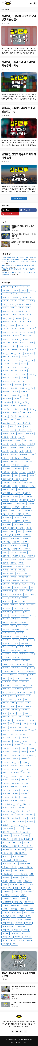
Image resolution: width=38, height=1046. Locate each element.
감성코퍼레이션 (7, 287)
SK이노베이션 (6, 930)
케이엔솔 (31, 664)
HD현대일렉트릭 (20, 860)
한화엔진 (28, 783)
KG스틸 (5, 884)
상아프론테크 (23, 454)
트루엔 (13, 703)
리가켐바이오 (6, 391)
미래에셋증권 (6, 409)
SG (29, 916)
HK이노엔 (5, 867)
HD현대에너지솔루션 (18, 856)
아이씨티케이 (26, 517)
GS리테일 (14, 846)
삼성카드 (5, 447)
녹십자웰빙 (18, 318)
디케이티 (14, 367)
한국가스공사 (27, 744)
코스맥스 (18, 678)
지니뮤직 (20, 647)
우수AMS (16, 580)
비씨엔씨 (19, 426)
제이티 (17, 636)
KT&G (9, 888)
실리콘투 (15, 496)
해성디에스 (14, 786)
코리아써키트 (12, 675)
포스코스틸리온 (7, 720)
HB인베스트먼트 (7, 849)
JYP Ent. (25, 877)
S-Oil (32, 912)
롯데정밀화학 (18, 384)
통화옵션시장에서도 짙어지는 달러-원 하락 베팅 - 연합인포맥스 (18, 269)
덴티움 (15, 342)
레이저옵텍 (23, 374)
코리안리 (32, 675)
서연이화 (5, 458)
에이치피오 (16, 542)
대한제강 (22, 332)
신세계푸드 (19, 493)
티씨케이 (20, 703)
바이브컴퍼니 (6, 412)
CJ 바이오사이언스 (8, 828)
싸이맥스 (29, 496)
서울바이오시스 (15, 458)
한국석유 (23, 748)
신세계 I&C (21, 489)
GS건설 (26, 842)
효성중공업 (20, 814)
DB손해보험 (16, 835)
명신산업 (17, 402)
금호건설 (13, 301)
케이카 (24, 668)
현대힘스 (13, 807)
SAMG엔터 (6, 916)
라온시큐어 (14, 370)
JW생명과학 (6, 877)
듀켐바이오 (24, 356)
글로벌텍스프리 (27, 297)
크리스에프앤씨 (21, 692)
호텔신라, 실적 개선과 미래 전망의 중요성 (23, 242)
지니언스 (28, 647)
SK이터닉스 (17, 930)
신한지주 (27, 493)
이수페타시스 (18, 612)
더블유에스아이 (27, 335)
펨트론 (14, 716)
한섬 (18, 762)
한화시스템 (6, 783)
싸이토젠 (5, 500)
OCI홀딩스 (6, 912)
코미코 (4, 678)
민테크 (15, 409)
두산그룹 (11, 353)
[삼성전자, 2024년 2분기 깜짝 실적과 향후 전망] (5, 996)
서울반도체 (25, 458)
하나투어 (17, 741)
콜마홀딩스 (28, 689)
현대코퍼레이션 (27, 804)
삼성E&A (21, 447)
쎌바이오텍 (23, 500)
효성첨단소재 (29, 814)
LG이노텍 (15, 895)
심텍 (22, 496)
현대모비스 (6, 797)
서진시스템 (14, 461)
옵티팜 (18, 573)
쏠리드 (31, 500)
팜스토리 (12, 713)
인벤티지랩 (13, 615)
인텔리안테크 (15, 619)
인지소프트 (31, 615)
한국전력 (15, 751)
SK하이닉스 (14, 933)
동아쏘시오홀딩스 (24, 346)
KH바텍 (22, 884)
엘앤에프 (15, 556)
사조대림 (20, 433)
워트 (32, 584)
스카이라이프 (16, 482)
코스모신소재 (6, 682)
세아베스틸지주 (17, 468)
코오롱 (15, 682)
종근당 (31, 640)
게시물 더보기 (18, 198)
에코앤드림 (23, 545)
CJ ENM (27, 828)
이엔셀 (26, 612)
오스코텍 (5, 570)
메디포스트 (25, 398)
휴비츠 (31, 818)
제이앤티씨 (25, 629)
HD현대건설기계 (7, 853)
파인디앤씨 (15, 710)
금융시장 (5, 301)
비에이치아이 (14, 430)
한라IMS (15, 758)
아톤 (28, 524)
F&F (9, 842)
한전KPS (5, 772)
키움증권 (12, 696)
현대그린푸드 (24, 790)
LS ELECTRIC (7, 902)
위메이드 (29, 591)
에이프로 (25, 542)
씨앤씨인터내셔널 (7, 503)
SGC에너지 (6, 919)
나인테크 (28, 304)
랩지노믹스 (23, 370)
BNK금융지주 (6, 825)
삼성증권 (30, 444)
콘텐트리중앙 (6, 689)
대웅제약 (13, 328)
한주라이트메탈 (15, 772)
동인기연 (32, 349)
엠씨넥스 (30, 556)
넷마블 (14, 314)
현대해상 (5, 807)
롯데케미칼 (14, 388)
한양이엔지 (29, 765)
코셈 (11, 678)
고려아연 (32, 290)
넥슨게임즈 (6, 314)
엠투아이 (21, 559)
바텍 (24, 412)
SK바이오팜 (19, 923)
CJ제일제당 (16, 832)
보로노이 (5, 419)
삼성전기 (5, 444)
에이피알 (5, 545)
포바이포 (28, 716)
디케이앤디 (6, 367)
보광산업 (21, 416)
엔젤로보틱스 (6, 556)
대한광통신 (6, 332)
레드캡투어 (6, 374)
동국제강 (22, 342)
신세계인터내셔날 (7, 493)
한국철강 (23, 751)
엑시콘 (4, 552)
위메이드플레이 (17, 594)
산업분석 (5, 437)
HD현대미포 (6, 856)
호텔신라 (21, 807)
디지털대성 (15, 363)
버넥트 (4, 416)
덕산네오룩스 (15, 339)
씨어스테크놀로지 (20, 503)
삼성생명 (18, 440)
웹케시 (22, 591)
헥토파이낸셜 (6, 790)
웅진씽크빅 (24, 584)
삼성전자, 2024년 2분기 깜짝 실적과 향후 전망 (23, 995)
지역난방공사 (6, 654)
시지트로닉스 (23, 486)
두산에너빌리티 (29, 353)
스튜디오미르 (6, 486)
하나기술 (15, 737)
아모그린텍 (16, 507)
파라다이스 (29, 706)
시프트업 (5, 489)
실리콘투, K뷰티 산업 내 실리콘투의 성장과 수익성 (18, 63)
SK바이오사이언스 (8, 923)
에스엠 (19, 531)
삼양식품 (5, 451)
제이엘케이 (20, 633)
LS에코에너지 (29, 902)
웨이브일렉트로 (7, 591)
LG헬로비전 (6, 898)
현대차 (17, 804)
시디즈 (15, 486)
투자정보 (5, 703)
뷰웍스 (18, 419)
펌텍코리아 (6, 716)
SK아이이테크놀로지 (8, 926)
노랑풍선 (21, 314)
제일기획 (25, 636)
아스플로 (19, 514)
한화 (21, 776)
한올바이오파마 (16, 769)
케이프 (31, 668)
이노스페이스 (30, 605)
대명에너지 (12, 325)
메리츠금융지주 (7, 402)
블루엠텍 (27, 423)
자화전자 (5, 622)
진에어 (15, 654)
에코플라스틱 (16, 549)
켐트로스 (20, 671)
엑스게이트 (27, 549)
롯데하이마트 (23, 388)
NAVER (5, 909)
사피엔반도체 (29, 433)
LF (24, 888)
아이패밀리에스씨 (19, 524)
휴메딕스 (23, 818)
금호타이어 (30, 301)
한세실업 (25, 762)
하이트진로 (17, 744)
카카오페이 (25, 661)
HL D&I (14, 867)
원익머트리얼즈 (7, 587)
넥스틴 (28, 311)
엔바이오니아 (13, 552)
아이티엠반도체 (7, 524)
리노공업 (15, 391)
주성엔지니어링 (25, 643)
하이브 (32, 741)
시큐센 (32, 486)
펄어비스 (27, 713)
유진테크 (25, 601)
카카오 (25, 657)
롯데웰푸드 (21, 381)
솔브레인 (23, 475)
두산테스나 (6, 356)
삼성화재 (13, 447)
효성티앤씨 (6, 818)
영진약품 (13, 563)
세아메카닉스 (6, 468)
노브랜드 (29, 314)
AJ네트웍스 (12, 821)
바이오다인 (16, 412)
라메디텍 (5, 370)
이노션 (22, 605)
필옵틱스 (5, 734)
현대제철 (22, 800)
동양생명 (14, 349)
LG (29, 888)
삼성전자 (13, 444)
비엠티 (23, 430)
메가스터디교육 (7, 398)
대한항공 (30, 332)
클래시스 (30, 692)
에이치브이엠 (6, 542)
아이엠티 (27, 521)
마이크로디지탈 (15, 395)
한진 (4, 776)
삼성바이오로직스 (7, 440)
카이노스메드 (16, 657)
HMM (15, 870)
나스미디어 (20, 304)
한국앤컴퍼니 (6, 751)
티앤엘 (28, 703)
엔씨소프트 (23, 552)
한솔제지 (5, 765)
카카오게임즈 (6, 661)
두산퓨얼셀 (15, 356)
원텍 (32, 587)
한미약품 (5, 762)
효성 (12, 814)
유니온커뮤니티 (14, 598)
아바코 (19, 510)
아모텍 (12, 510)
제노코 (13, 626)
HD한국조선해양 (19, 849)
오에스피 (13, 570)
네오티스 (13, 307)
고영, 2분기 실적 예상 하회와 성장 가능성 (23, 987)
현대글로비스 (6, 793)
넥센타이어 (6, 311)
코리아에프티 (22, 675)
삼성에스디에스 (28, 440)
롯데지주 (27, 384)
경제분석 (15, 290)
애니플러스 (21, 528)
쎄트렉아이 (14, 500)
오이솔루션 (22, 570)
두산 (4, 353)
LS (29, 898)
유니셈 (4, 598)
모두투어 (5, 405)
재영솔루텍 (14, 622)
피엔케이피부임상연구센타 (20, 730)
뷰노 (12, 419)
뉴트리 (22, 321)
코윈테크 (31, 685)
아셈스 (4, 514)
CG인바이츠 (17, 825)
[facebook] (17, 1031)
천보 (32, 654)
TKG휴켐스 (6, 944)
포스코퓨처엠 (30, 720)
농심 (26, 318)
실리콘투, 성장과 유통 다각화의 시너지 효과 (18, 156)
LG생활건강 (17, 891)
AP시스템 (21, 821)
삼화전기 (5, 454)
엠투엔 (29, 559)
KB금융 (5, 881)
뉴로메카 (14, 321)
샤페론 (32, 454)
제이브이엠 (6, 629)
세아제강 (27, 468)
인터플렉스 (6, 619)
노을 (4, 318)
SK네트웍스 (28, 919)
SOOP (5, 940)
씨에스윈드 (31, 503)
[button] (2, 3)
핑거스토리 (14, 734)
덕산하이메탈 (26, 339)
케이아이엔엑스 (21, 664)
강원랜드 (17, 287)
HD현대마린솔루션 (20, 853)
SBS (14, 916)
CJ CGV (19, 828)
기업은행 (11, 304)
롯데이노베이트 (7, 384)
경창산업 (23, 290)
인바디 (4, 615)
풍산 (11, 723)
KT (4, 888)
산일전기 (13, 437)
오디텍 (21, 563)
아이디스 (27, 514)
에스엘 (13, 531)
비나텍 (4, 426)
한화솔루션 (24, 779)
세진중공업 (6, 472)
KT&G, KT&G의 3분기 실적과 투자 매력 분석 (18, 974)
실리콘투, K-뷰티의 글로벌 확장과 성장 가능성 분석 (18, 17)
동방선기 (13, 346)
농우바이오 (6, 321)
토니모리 (19, 699)
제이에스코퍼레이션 (8, 633)
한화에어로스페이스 (17, 783)
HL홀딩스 (29, 867)
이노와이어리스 (7, 608)
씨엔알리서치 (6, 507)
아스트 (11, 514)
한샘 (12, 762)
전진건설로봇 (23, 622)
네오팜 (21, 307)
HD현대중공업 (7, 863)
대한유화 (14, 332)
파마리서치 (6, 710)
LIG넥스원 (23, 898)
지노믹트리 (12, 647)
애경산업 (12, 528)
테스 (4, 699)
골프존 (10, 294)
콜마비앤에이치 (17, 689)
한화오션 (5, 786)
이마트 (28, 608)
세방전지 (25, 465)
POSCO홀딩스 (16, 912)
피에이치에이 (6, 730)
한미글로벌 (24, 758)
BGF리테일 (30, 821)
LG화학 (15, 898)
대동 (4, 325)
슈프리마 (23, 479)
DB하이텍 (25, 835)
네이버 (28, 307)
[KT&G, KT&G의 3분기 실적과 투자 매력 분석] (19, 961)
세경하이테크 (15, 465)
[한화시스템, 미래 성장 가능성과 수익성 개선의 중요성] (5, 236)
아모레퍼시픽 (26, 507)
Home (12, 1042)
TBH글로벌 (30, 940)
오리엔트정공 (19, 566)
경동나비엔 (25, 287)
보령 (28, 416)
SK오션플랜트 (21, 926)
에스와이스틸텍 (7, 535)
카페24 (5, 664)
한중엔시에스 (26, 772)
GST (21, 846)
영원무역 (5, 563)
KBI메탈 (12, 881)
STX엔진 (21, 940)
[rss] (25, 1031)
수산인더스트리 (7, 479)
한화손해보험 (14, 779)
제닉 (19, 626)
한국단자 (15, 748)
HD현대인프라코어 (8, 860)
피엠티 (32, 730)
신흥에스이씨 (6, 496)
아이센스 (17, 517)
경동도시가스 (6, 290)
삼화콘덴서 (14, 454)
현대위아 (5, 800)
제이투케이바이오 (7, 636)
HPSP (22, 870)
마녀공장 (5, 395)
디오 (32, 360)
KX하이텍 (17, 888)
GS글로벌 (5, 846)
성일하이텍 (6, 465)
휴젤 (4, 821)
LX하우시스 (25, 905)
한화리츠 (28, 776)
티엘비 (13, 706)
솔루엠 (16, 475)
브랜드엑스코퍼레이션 (9, 423)
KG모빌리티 (27, 881)
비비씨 (11, 426)
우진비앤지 (15, 584)
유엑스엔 (17, 601)
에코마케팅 (14, 545)
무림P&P (13, 405)
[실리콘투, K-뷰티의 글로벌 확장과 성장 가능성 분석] (19, 36)
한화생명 (5, 779)
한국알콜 (32, 748)
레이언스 (14, 374)
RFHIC (26, 912)
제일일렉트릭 (6, 640)
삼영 (21, 451)
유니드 (32, 594)
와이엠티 (13, 577)
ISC (16, 874)
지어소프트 (27, 650)
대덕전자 (29, 321)
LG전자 (23, 895)
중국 (4, 647)
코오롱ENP (15, 685)
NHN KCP (30, 909)
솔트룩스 (32, 475)
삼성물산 (21, 437)
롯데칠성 (5, 388)
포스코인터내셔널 (19, 720)
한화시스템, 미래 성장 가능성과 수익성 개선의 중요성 (23, 235)
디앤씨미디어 (16, 360)
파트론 (4, 713)
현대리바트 (24, 793)
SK (13, 919)
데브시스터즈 (6, 342)
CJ (24, 825)
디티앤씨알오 (23, 367)
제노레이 (5, 626)
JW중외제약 (16, 877)
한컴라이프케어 (13, 776)
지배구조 (5, 650)
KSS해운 (30, 884)
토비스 (26, 699)
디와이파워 (6, 363)
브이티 (20, 423)
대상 (28, 325)
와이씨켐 (5, 577)
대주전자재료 (30, 328)
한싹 (21, 765)
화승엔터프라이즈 (7, 811)
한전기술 (26, 769)
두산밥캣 (19, 353)
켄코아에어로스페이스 (9, 671)
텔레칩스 (11, 699)
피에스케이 (13, 727)
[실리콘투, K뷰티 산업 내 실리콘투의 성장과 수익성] (19, 82)
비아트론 (27, 426)
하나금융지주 (6, 737)
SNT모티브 (18, 937)
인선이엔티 (22, 615)
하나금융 (22, 734)
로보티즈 (32, 374)
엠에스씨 (13, 559)
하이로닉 (25, 741)
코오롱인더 (6, 685)
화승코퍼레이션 (20, 811)
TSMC (14, 944)
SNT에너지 (28, 937)
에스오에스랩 (28, 531)
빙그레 (13, 433)
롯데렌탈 (15, 377)
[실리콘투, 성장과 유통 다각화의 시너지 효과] (19, 174)
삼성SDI (29, 447)
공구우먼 (18, 294)
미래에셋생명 (22, 405)
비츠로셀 (5, 433)
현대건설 (15, 790)
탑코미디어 (21, 696)
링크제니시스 (24, 391)
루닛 (32, 388)
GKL (14, 842)
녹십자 (10, 318)
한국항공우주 (30, 755)
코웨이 (23, 685)
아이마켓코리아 (7, 517)
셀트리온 (30, 472)
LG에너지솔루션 (28, 891)
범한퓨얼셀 (13, 416)
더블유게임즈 (6, 335)
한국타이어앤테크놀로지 (17, 755)
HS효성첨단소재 (7, 874)
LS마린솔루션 (18, 902)
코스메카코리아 (28, 678)
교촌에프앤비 (6, 297)
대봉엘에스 (21, 325)
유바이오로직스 (7, 601)
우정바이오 (6, 584)
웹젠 (16, 591)
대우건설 (5, 328)
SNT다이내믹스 (7, 937)
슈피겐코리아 (6, 482)
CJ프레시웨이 (26, 832)
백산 (29, 412)
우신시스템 (25, 580)
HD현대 (30, 849)
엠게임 (23, 556)
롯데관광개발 (6, 377)
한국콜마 (5, 755)
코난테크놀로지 (30, 671)
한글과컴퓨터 (6, 758)
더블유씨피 (16, 335)
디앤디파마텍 (6, 360)
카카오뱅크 (16, 661)
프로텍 (24, 723)
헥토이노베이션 (24, 786)
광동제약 (26, 294)
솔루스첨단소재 (7, 475)
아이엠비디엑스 (17, 521)
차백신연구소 (23, 654)
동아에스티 (6, 349)
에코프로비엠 (6, 549)
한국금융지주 (6, 748)
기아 (4, 304)
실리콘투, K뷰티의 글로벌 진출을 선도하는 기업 (18, 110)
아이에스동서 (6, 521)
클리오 (4, 696)
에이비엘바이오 (15, 538)
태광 (28, 696)
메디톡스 (17, 398)
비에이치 (5, 430)
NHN (22, 909)
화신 (28, 811)
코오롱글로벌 (23, 682)
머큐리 (24, 395)
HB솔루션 (29, 846)
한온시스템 (6, 769)
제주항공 (15, 640)
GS (20, 842)
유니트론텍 (24, 598)
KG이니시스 (13, 884)
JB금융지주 (24, 874)
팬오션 (19, 713)
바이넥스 (32, 409)
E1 (3, 842)
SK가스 (20, 919)
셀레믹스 (14, 472)
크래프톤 (11, 692)
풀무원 (4, 723)
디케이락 (23, 363)
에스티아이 (27, 535)
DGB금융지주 (6, 839)
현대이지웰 (14, 800)
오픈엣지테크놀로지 (8, 573)
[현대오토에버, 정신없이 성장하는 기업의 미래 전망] (5, 228)
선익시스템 (29, 461)
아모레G (5, 510)
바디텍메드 (23, 409)
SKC (22, 933)
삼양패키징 (14, 451)
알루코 (4, 528)
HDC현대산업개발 (25, 863)
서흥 (21, 461)
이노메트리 (14, 605)
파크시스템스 (24, 710)
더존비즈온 (6, 339)
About (18, 1042)
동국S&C (5, 346)
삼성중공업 (22, 444)
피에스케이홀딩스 (23, 727)
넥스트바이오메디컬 (17, 311)
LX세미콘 (5, 905)
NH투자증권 (14, 909)
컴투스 (12, 664)
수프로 (16, 479)
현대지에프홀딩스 (7, 804)
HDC (15, 863)
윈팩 (26, 594)
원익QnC (24, 587)
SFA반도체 (21, 916)
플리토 (4, 727)
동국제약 (30, 342)
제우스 (25, 626)
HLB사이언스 (6, 870)
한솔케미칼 (14, 765)
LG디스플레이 (6, 891)
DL (22, 839)
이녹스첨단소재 (19, 608)
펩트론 (21, 716)
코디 (4, 675)
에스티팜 (5, 538)
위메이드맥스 (6, 594)
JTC (31, 874)
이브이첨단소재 (7, 612)
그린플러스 (16, 297)
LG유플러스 (6, 895)
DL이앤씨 (28, 839)
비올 (29, 430)
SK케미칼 (26, 930)
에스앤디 (5, 531)
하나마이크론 (24, 737)
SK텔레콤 (5, 933)
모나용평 (25, 402)
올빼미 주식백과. (15, 1039)
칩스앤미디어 (6, 657)
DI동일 (15, 839)
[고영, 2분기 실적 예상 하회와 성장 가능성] (5, 989)
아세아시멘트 (28, 510)
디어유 (25, 360)
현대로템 (15, 793)
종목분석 (15, 643)
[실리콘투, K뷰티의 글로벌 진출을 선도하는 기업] (19, 128)
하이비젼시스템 (7, 744)
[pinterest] (21, 1031)
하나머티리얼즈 (7, 741)
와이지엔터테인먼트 (24, 577)
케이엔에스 (6, 668)
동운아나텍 (23, 349)
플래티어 (31, 723)
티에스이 (5, 706)
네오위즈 (5, 307)
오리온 (28, 566)
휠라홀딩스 (15, 818)
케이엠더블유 (15, 668)
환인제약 (5, 814)
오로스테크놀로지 (7, 566)
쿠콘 (4, 692)
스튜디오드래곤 (28, 482)
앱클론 (29, 528)
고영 (4, 294)
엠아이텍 (5, 559)
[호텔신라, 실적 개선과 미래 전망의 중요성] (5, 244)
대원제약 (21, 328)
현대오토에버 (24, 797)
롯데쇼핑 (23, 377)
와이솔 (25, 573)
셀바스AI (22, 472)
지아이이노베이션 (15, 650)
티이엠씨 (20, 706)
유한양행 (5, 605)
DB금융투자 (6, 835)
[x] (12, 1031)
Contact (24, 1042)
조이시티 (23, 640)
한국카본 (32, 751)
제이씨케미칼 (15, 629)
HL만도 (21, 867)
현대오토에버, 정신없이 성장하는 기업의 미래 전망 (23, 227)
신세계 (13, 489)
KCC (19, 881)
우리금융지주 (6, 580)
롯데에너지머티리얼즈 (9, 381)
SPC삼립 (12, 940)
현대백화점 (15, 797)
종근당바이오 (6, 643)
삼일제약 (28, 451)
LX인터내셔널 (15, 905)
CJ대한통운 (6, 832)
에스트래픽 (17, 535)
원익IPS (17, 587)
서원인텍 (5, 461)
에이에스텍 (25, 538)
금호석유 (21, 301)
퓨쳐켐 (17, 723)
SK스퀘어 (28, 923)
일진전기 (25, 619)
